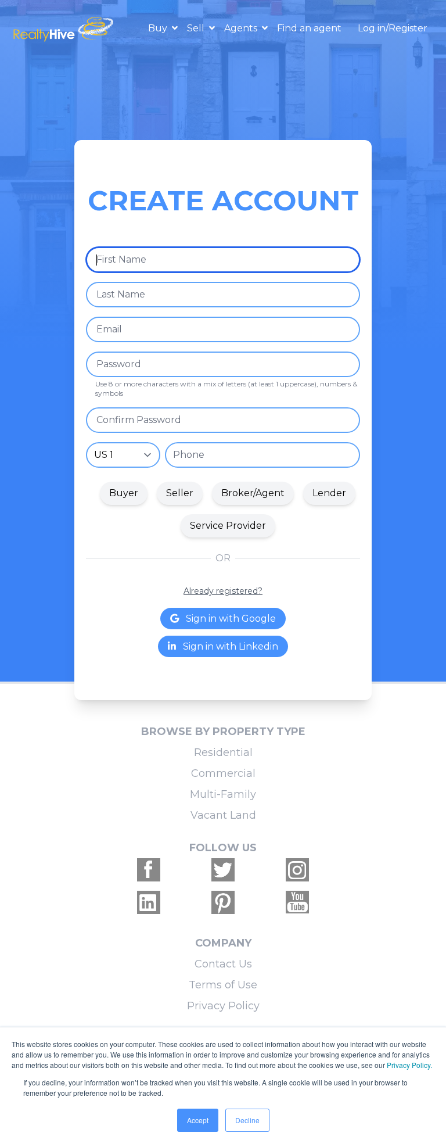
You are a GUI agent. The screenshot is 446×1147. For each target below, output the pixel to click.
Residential (223, 752)
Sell (197, 28)
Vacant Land (223, 815)
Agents (242, 28)
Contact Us (223, 964)
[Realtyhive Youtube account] (297, 902)
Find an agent (309, 28)
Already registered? (223, 591)
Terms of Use (223, 984)
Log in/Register (392, 28)
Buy (159, 28)
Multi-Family (223, 794)
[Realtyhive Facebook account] (148, 869)
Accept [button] (197, 1120)
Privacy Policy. (409, 1065)
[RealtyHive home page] (64, 28)
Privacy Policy (223, 1005)
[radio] (124, 493)
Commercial (223, 773)
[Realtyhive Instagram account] (297, 869)
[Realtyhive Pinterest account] (223, 902)
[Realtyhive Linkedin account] (148, 902)
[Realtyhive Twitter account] (223, 869)
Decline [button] (247, 1120)
